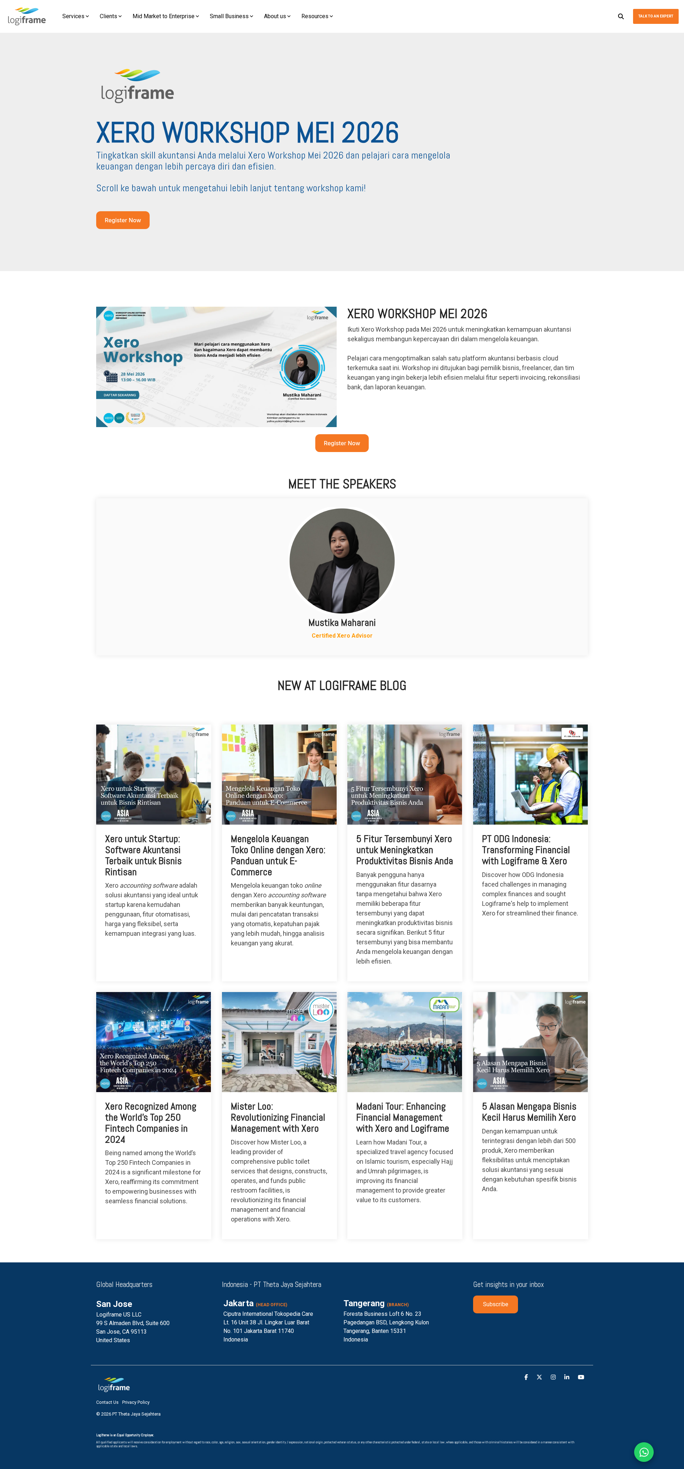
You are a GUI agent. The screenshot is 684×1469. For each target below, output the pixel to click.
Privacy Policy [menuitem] (136, 1402)
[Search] (621, 16)
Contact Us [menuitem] (107, 1402)
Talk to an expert (655, 16)
